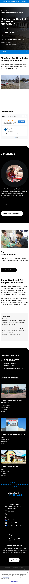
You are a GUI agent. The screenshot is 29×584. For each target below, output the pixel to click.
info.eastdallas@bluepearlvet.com (14, 39)
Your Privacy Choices (14, 525)
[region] (14, 577)
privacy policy (15, 567)
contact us (14, 570)
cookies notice (7, 567)
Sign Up (15, 559)
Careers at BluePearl (14, 517)
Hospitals (7, 10)
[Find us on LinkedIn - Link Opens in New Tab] (19, 538)
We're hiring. (21, 1)
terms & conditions (13, 569)
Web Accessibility (13, 522)
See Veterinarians (8, 270)
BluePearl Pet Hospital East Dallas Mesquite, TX (12, 12)
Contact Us (11, 511)
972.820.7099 (4, 409)
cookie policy (6, 577)
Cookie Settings (14, 581)
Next (26, 82)
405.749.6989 (4, 441)
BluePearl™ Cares (13, 520)
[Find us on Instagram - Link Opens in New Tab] (14, 538)
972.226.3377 (10, 32)
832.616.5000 (4, 473)
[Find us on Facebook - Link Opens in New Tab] (10, 538)
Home (2, 10)
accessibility (22, 569)
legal (22, 567)
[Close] (27, 572)
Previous (2, 82)
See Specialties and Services (11, 213)
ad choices (5, 569)
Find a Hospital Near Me (14, 514)
